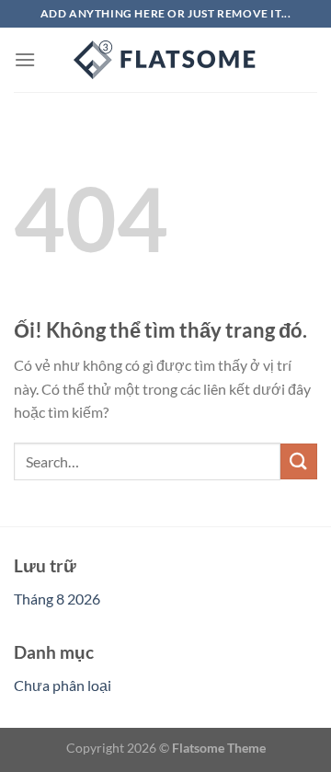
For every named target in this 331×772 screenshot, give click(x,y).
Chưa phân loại (62, 685)
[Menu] (25, 59)
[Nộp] (298, 461)
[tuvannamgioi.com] (165, 59)
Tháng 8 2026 (57, 598)
